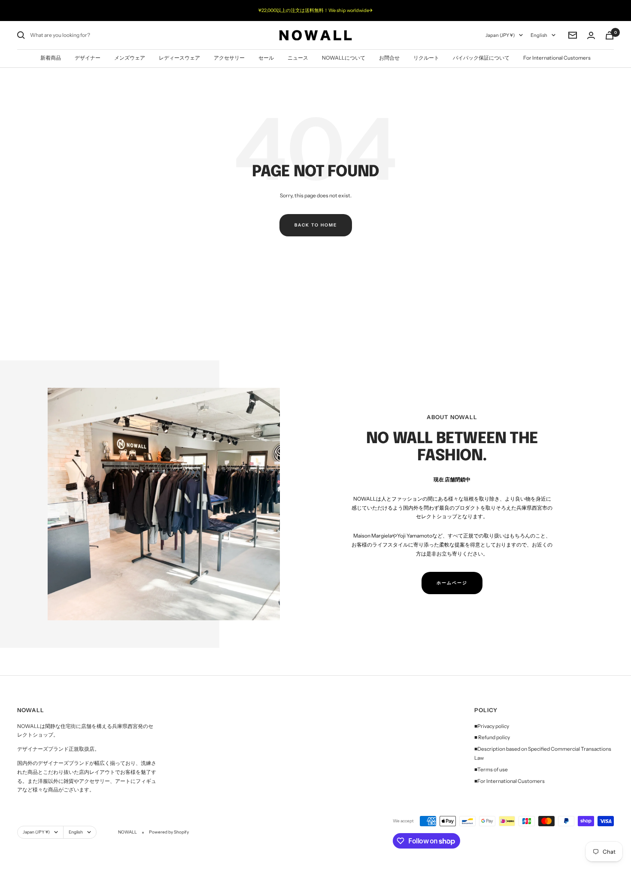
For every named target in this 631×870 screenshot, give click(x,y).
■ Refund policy (492, 737)
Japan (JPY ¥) (500, 35)
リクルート (426, 57)
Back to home (315, 225)
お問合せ (389, 57)
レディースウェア (179, 57)
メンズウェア (129, 57)
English (539, 35)
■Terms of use (491, 769)
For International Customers (557, 57)
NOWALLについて (343, 57)
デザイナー (87, 57)
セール (266, 57)
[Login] (591, 35)
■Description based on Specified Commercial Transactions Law (542, 753)
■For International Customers (509, 781)
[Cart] (609, 35)
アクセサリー (229, 57)
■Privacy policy (491, 726)
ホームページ (452, 583)
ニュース (298, 57)
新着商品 (50, 57)
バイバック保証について (481, 57)
